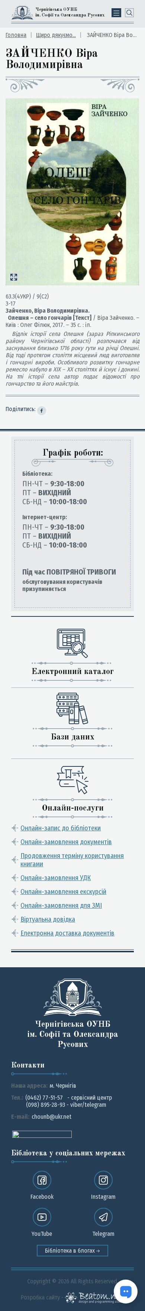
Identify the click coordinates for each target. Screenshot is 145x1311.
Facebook (42, 1196)
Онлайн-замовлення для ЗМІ (61, 905)
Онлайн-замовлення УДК (55, 878)
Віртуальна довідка (47, 919)
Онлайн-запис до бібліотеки (60, 828)
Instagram (103, 1196)
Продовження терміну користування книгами (72, 860)
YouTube (42, 1233)
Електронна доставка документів (67, 933)
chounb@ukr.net (51, 1116)
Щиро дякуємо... (56, 35)
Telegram (103, 1233)
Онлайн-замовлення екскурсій (63, 892)
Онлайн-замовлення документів (66, 842)
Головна (16, 35)
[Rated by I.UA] (42, 1133)
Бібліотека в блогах (70, 1250)
